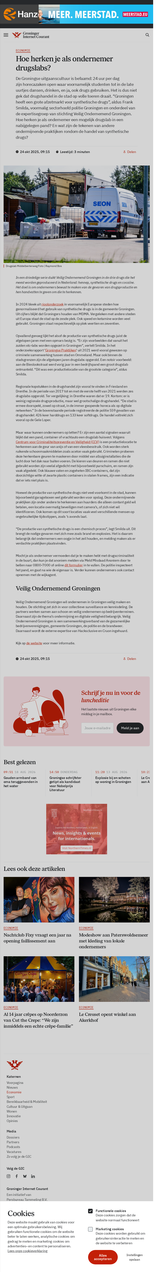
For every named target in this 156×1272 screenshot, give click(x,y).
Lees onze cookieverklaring (28, 1251)
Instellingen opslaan (135, 1257)
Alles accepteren (103, 1257)
